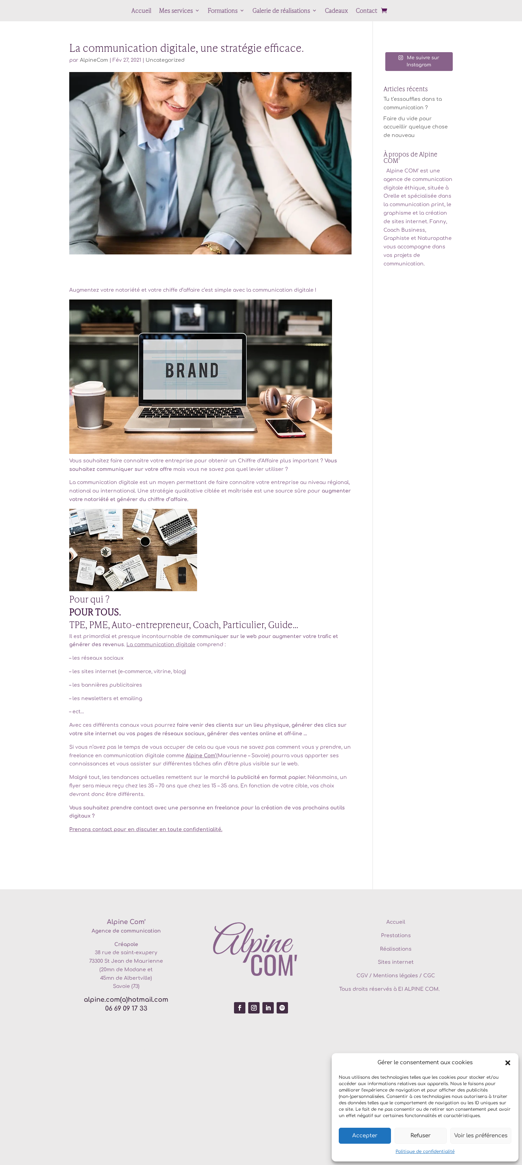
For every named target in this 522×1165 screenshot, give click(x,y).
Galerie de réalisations (281, 11)
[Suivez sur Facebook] (239, 1007)
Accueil (141, 11)
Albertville (121, 1087)
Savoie (144, 1078)
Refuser (420, 1136)
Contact (366, 11)
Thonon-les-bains (319, 1107)
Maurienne (149, 1041)
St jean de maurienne (146, 1114)
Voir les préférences (480, 1136)
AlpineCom (94, 60)
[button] (507, 1062)
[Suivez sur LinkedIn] (268, 1007)
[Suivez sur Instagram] (254, 1007)
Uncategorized (165, 60)
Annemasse (315, 1074)
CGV (362, 975)
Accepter (364, 1136)
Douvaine (314, 1041)
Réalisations (396, 949)
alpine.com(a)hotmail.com (126, 999)
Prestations (396, 935)
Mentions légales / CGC (404, 975)
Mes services (176, 11)
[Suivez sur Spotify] (282, 1007)
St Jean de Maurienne (133, 961)
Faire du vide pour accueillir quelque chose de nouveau (416, 127)
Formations (223, 11)
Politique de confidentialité (425, 1151)
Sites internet (396, 962)
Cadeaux (336, 11)
